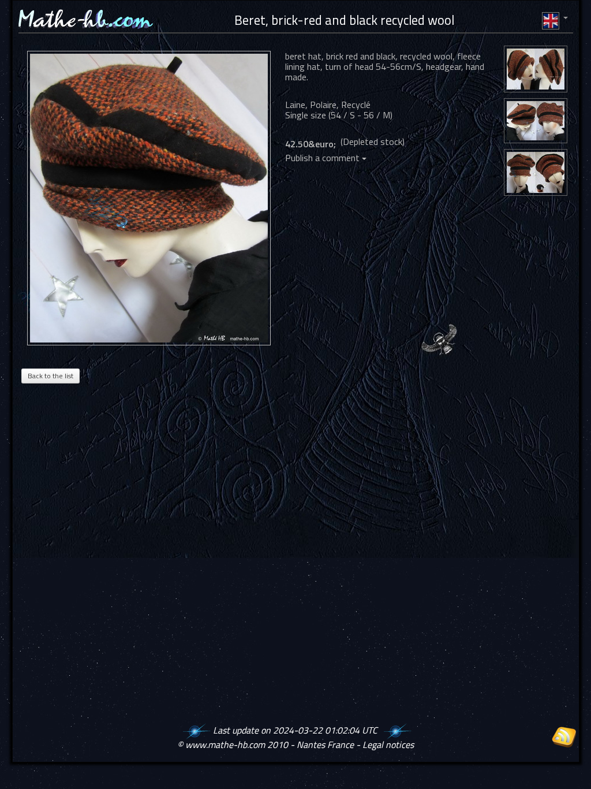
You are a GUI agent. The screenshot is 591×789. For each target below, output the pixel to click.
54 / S (343, 115)
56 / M (377, 115)
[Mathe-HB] (151, 198)
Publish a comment (323, 158)
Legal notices (388, 744)
